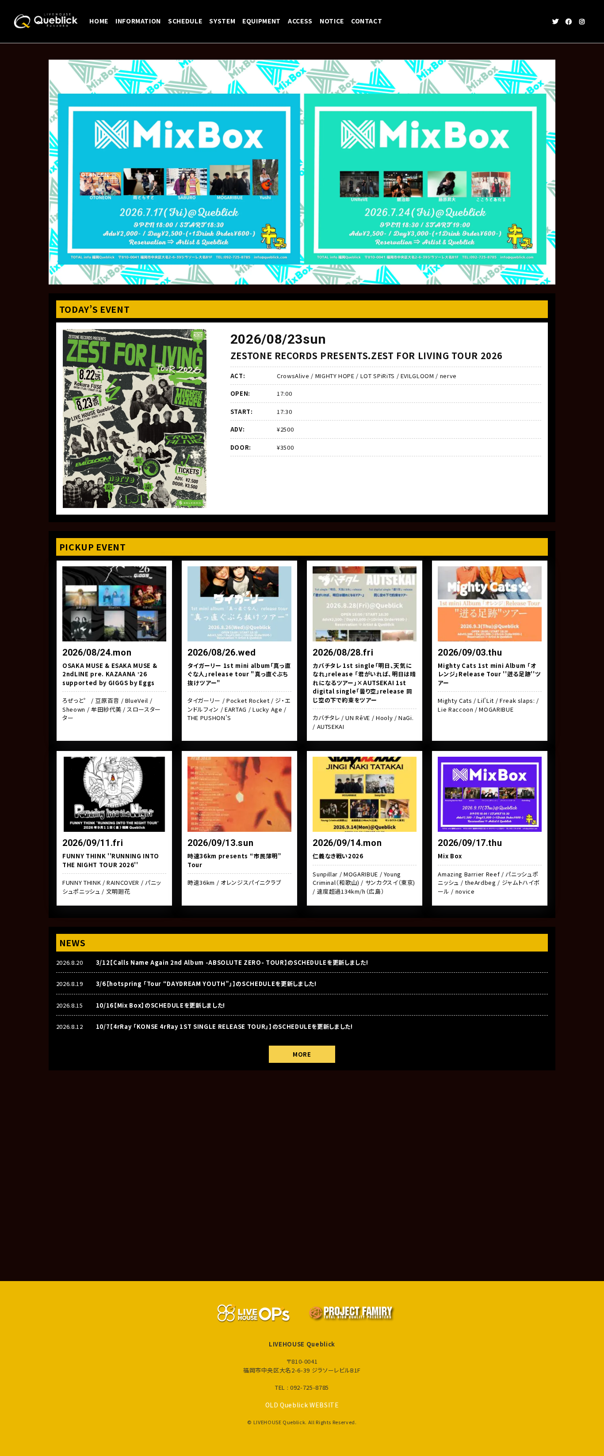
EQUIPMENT (261, 20)
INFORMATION (138, 20)
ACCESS (300, 20)
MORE (302, 1054)
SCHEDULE (185, 20)
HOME (98, 20)
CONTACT (366, 20)
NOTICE (332, 20)
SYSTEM (222, 20)
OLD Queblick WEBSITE (302, 1404)
